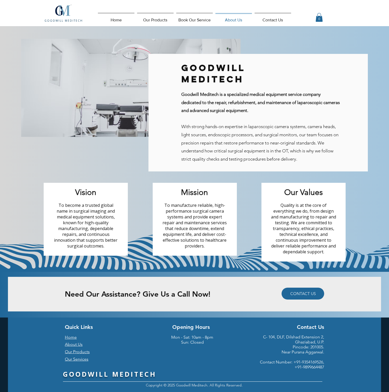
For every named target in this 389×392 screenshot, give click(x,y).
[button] (319, 17)
